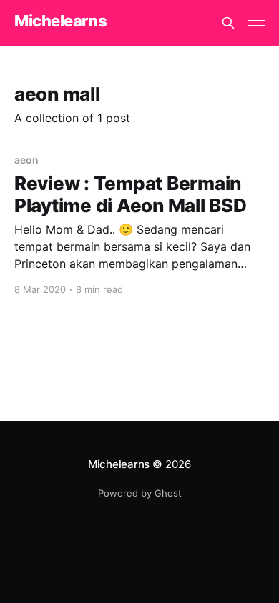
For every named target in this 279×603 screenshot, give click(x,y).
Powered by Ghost (140, 493)
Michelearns (60, 21)
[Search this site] (228, 22)
